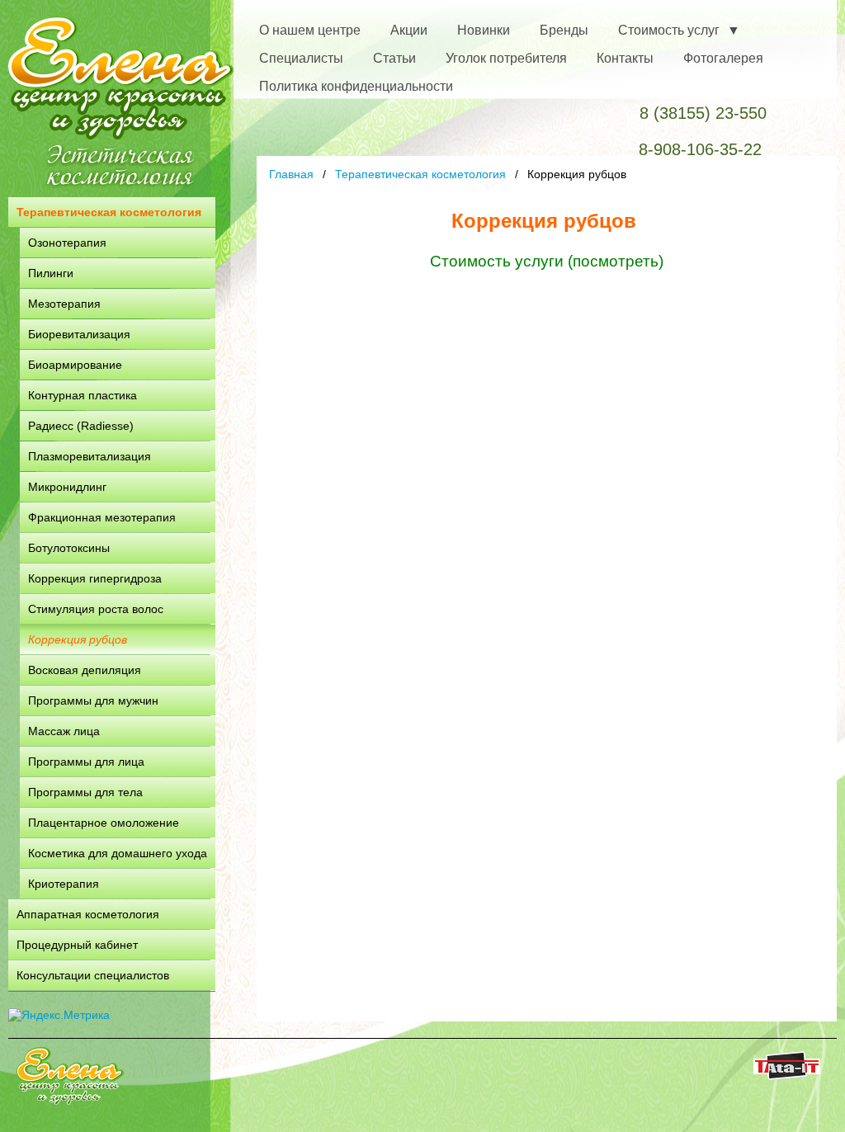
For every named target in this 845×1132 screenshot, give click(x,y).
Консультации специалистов (93, 975)
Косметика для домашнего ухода (117, 853)
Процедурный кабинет (77, 944)
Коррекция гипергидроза (95, 578)
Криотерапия (63, 883)
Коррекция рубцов (77, 639)
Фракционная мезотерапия (102, 517)
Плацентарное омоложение (103, 822)
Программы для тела (85, 792)
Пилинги (50, 273)
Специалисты (301, 58)
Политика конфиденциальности (356, 86)
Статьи (394, 58)
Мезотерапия (64, 303)
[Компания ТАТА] (786, 1075)
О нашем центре (310, 30)
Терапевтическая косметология (109, 212)
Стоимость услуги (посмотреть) (546, 261)
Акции (408, 30)
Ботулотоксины (69, 547)
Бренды (564, 30)
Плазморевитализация (89, 456)
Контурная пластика (82, 395)
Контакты (625, 58)
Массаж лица (64, 731)
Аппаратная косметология (88, 914)
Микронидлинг (67, 486)
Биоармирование (75, 364)
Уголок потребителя (506, 58)
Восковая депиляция (84, 670)
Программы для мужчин (93, 700)
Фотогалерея (723, 58)
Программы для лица (86, 761)
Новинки (483, 30)
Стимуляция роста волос (95, 609)
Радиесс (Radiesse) (81, 425)
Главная (291, 174)
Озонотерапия (67, 242)
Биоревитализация (79, 334)
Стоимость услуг (669, 30)
